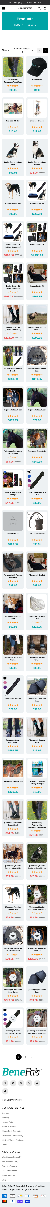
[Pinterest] (5, 1083)
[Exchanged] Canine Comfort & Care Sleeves (37, 867)
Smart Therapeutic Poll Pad (37, 493)
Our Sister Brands (9, 1171)
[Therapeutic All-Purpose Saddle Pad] (13, 562)
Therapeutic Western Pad (13, 781)
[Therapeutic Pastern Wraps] (37, 645)
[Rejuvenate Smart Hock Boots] (37, 356)
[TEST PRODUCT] (13, 521)
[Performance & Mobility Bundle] (13, 356)
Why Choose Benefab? (11, 1157)
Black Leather (29, 517)
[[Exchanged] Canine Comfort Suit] (13, 894)
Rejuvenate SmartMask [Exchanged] (13, 452)
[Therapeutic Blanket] (37, 562)
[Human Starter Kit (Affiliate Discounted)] (13, 314)
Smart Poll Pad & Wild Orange (13, 493)
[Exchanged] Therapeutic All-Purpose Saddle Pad (37, 1032)
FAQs (4, 1145)
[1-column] (39, 50)
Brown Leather (29, 513)
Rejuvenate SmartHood (13, 410)
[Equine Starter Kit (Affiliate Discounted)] (13, 273)
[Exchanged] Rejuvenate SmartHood (37, 949)
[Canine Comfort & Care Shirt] (13, 149)
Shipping (5, 1117)
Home (17, 25)
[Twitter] (29, 1083)
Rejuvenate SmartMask (37, 410)
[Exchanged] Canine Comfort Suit (13, 908)
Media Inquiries (8, 1175)
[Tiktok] (5, 1091)
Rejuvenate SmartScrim (37, 451)
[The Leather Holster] (37, 521)
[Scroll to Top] (45, 1192)
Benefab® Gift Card (13, 121)
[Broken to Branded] (37, 108)
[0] (45, 8)
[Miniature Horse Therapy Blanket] (37, 314)
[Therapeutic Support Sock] (37, 727)
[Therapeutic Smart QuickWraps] (13, 727)
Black (5, 485)
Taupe (29, 886)
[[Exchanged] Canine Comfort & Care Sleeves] (37, 853)
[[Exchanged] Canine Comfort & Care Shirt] (13, 853)
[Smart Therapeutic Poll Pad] (37, 480)
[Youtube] (37, 1083)
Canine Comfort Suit (13, 203)
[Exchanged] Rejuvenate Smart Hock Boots (13, 949)
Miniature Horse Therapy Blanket (37, 328)
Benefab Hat (37, 80)
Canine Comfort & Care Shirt (13, 163)
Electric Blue (5, 471)
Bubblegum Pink (5, 480)
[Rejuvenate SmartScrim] (37, 438)
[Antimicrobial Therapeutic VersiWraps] (13, 67)
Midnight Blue (29, 890)
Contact (5, 1113)
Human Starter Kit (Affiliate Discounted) (13, 328)
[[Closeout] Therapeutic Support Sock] (13, 810)
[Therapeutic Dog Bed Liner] (13, 603)
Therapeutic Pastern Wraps (37, 659)
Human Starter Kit (37, 286)
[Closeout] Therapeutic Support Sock (13, 824)
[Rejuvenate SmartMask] (37, 397)
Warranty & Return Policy (12, 1136)
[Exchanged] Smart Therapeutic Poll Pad (13, 1032)
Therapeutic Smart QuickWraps (13, 741)
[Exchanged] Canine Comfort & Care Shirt (13, 867)
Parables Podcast (9, 1166)
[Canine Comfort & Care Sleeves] (37, 149)
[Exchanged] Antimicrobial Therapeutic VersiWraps (37, 825)
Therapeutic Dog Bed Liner (13, 617)
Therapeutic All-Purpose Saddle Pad (13, 576)
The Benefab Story (10, 1162)
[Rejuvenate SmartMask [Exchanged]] (13, 438)
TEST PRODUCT (13, 534)
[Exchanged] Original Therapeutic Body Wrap (37, 908)
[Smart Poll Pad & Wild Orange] (13, 480)
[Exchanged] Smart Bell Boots (37, 991)
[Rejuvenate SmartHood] (13, 397)
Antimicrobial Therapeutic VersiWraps (13, 81)
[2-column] (45, 50)
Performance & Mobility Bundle (13, 370)
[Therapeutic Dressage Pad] (37, 603)
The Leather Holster (37, 534)
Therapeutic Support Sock (37, 741)
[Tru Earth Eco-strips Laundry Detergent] (37, 768)
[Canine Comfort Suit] (13, 191)
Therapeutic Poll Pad (13, 699)
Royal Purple (5, 476)
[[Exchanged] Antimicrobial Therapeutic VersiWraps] (37, 810)
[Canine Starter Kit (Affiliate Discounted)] (13, 232)
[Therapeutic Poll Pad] (13, 686)
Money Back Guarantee (12, 1131)
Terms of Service (9, 1126)
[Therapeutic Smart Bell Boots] (37, 686)
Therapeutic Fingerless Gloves (13, 659)
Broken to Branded (37, 121)
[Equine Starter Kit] (37, 232)
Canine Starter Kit (37, 203)
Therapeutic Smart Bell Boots (37, 700)
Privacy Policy (8, 1122)
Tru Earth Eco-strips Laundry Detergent (37, 782)
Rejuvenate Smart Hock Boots (37, 370)
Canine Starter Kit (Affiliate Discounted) (13, 246)
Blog (4, 1180)
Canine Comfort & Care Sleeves (37, 163)
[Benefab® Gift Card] (13, 108)
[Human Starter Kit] (37, 273)
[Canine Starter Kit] (37, 191)
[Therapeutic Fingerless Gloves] (13, 645)
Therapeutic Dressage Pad (37, 617)
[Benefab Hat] (37, 67)
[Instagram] (21, 1083)
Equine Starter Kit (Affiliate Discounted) (13, 287)
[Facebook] (13, 1083)
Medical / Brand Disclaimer (13, 1140)
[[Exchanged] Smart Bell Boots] (37, 977)
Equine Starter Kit (37, 245)
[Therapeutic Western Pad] (13, 768)
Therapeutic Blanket (37, 575)
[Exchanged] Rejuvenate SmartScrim (13, 991)
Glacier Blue (5, 691)
